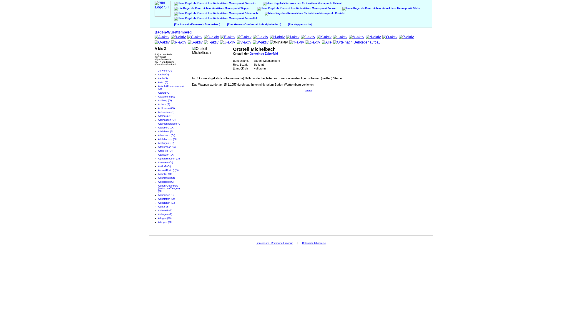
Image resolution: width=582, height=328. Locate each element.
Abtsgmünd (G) (166, 96)
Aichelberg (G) (166, 181)
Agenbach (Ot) (166, 154)
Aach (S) (163, 78)
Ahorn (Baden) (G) (168, 170)
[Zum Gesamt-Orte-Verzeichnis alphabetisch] (254, 24)
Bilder (416, 8)
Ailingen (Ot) (165, 218)
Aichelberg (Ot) (166, 178)
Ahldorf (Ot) (164, 166)
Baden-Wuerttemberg (173, 32)
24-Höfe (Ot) (165, 70)
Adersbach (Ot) (166, 135)
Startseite (250, 3)
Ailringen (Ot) (165, 222)
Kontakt (339, 13)
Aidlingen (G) (165, 214)
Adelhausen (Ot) (167, 119)
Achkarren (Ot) (166, 108)
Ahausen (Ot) (165, 162)
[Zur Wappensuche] (300, 24)
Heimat (337, 3)
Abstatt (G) (164, 92)
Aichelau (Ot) (165, 174)
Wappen (245, 8)
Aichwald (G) (165, 210)
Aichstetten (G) (166, 202)
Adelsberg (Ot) (166, 127)
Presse (331, 8)
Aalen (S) (163, 82)
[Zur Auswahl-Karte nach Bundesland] (197, 24)
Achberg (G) (165, 100)
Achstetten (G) (166, 112)
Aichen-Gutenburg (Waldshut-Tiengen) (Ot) (169, 188)
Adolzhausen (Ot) (168, 139)
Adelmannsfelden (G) (169, 123)
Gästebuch (251, 13)
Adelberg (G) (165, 116)
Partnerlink (251, 18)
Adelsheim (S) (165, 131)
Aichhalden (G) (166, 195)
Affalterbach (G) (167, 147)
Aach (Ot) (163, 74)
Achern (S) (164, 104)
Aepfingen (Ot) (166, 143)
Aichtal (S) (163, 206)
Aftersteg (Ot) (165, 150)
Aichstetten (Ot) (167, 198)
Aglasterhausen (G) (169, 158)
